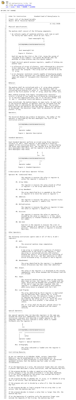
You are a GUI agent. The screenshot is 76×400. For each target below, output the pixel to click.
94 (3, 152)
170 (3, 265)
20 (3, 43)
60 (3, 102)
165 (3, 257)
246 (3, 377)
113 (3, 180)
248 (3, 380)
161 (3, 251)
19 (3, 41)
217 (3, 334)
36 (3, 66)
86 (3, 140)
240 (3, 368)
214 (3, 330)
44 (3, 78)
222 (3, 342)
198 (3, 306)
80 (3, 131)
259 (3, 396)
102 (3, 164)
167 (3, 260)
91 (3, 148)
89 (3, 145)
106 (3, 170)
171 (3, 266)
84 (3, 137)
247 (3, 378)
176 (3, 273)
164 (3, 256)
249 (3, 381)
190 (3, 294)
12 (3, 31)
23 (3, 47)
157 (3, 245)
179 (3, 278)
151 (3, 236)
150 (3, 235)
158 (3, 247)
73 (3, 121)
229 (3, 352)
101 (3, 163)
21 (3, 44)
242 (3, 371)
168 (3, 262)
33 (3, 62)
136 (3, 214)
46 (3, 81)
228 (3, 350)
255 (3, 390)
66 (3, 111)
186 (3, 288)
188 (3, 291)
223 (3, 343)
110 (3, 176)
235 (3, 361)
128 (3, 202)
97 (3, 157)
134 (3, 211)
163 (3, 254)
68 (3, 114)
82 (3, 134)
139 (3, 219)
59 (3, 100)
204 (3, 315)
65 (3, 109)
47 (3, 83)
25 (3, 50)
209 (3, 322)
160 (3, 250)
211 (3, 325)
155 (3, 242)
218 (3, 336)
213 (3, 328)
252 (3, 386)
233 (3, 358)
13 (3, 32)
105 (3, 168)
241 (3, 370)
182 (3, 282)
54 (3, 93)
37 (3, 68)
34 (3, 63)
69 (3, 115)
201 (3, 310)
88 (3, 143)
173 (3, 269)
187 (3, 290)
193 (3, 299)
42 (3, 75)
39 (3, 71)
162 (3, 253)
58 (3, 99)
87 (3, 142)
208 (3, 321)
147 (3, 231)
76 (3, 126)
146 (3, 229)
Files (13, 6)
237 (3, 364)
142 (3, 223)
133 (3, 210)
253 (3, 387)
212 (3, 327)
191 (3, 296)
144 (3, 226)
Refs (18, 6)
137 (3, 216)
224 (3, 344)
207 (3, 319)
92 (3, 149)
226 (3, 347)
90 (3, 146)
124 (3, 197)
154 (3, 241)
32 (3, 60)
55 (3, 94)
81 (3, 133)
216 (3, 333)
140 (3, 220)
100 (3, 161)
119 (3, 189)
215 (3, 331)
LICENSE (32, 6)
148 (3, 232)
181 (3, 281)
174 (3, 270)
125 (3, 198)
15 (3, 35)
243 (3, 373)
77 (3, 127)
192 (3, 297)
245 (3, 376)
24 (3, 49)
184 (3, 285)
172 (3, 268)
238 (3, 365)
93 (3, 151)
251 (3, 384)
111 (3, 177)
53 (3, 92)
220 (3, 339)
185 (3, 287)
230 (3, 353)
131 (3, 207)
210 (3, 324)
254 (3, 389)
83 (3, 136)
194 (3, 300)
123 (3, 195)
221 (3, 340)
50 (3, 87)
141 (3, 222)
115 (3, 183)
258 (3, 395)
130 (3, 205)
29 (3, 56)
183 (3, 284)
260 (3, 398)
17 (3, 38)
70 (3, 117)
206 (3, 318)
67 (3, 112)
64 (3, 108)
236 (3, 362)
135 (3, 213)
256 (3, 392)
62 (3, 105)
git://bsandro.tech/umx (22, 5)
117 (3, 186)
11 (3, 29)
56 (3, 96)
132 (3, 208)
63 (3, 106)
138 (3, 217)
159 (3, 248)
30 (3, 57)
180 (3, 279)
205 (3, 316)
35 (3, 65)
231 (3, 355)
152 (3, 238)
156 (3, 244)
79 (3, 130)
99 (3, 160)
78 (3, 128)
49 (3, 86)
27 (3, 53)
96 (3, 155)
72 (3, 120)
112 (3, 179)
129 (3, 204)
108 (3, 173)
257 (3, 393)
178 (3, 276)
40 (3, 72)
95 (3, 154)
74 (3, 123)
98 (3, 158)
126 (3, 199)
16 (3, 37)
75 (3, 124)
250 (3, 383)
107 (3, 171)
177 (3, 275)
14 (3, 34)
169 (3, 263)
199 (3, 307)
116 (3, 185)
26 (3, 52)
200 (3, 309)
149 (3, 234)
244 (3, 374)
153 (3, 239)
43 (3, 77)
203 (3, 313)
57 (3, 97)
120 (3, 191)
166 (3, 259)
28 (3, 55)
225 (3, 346)
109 (3, 174)
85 (3, 139)
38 (3, 69)
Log (7, 6)
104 (3, 167)
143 (3, 225)
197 (3, 305)
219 (3, 337)
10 (3, 28)
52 (3, 90)
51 (3, 89)
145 (3, 228)
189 (3, 293)
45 (3, 80)
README (25, 6)
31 (3, 59)
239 (3, 367)
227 (3, 349)
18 (3, 40)
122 (3, 194)
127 (3, 201)
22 (3, 46)
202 (3, 312)
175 (3, 272)
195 (3, 302)
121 (3, 192)
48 (3, 84)
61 (3, 103)
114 (3, 182)
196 (3, 303)
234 (3, 359)
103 (3, 165)
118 (3, 188)
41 (3, 74)
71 (3, 118)
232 (3, 356)
